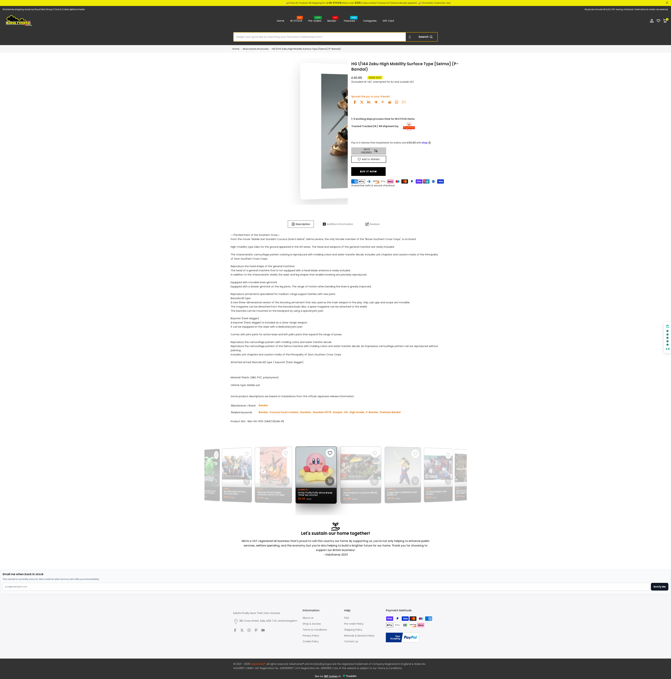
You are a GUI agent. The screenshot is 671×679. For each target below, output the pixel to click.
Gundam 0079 (322, 412)
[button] (667, 337)
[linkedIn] (368, 102)
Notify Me (660, 586)
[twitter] (361, 102)
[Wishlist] (658, 21)
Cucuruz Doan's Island (283, 412)
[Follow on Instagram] (249, 630)
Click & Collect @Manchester (69, 9)
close (4, 2)
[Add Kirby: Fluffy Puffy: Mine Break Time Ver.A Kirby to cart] (327, 481)
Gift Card (388, 21)
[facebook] (354, 102)
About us (308, 618)
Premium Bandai (390, 412)
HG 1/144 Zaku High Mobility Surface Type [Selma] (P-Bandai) (306, 49)
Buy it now (368, 171)
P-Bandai (372, 412)
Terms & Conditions (315, 629)
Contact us (351, 641)
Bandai (332, 21)
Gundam (305, 412)
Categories (370, 21)
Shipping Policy (353, 629)
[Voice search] (410, 37)
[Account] (652, 21)
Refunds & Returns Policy (359, 635)
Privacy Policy (311, 635)
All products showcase (256, 49)
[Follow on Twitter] (242, 630)
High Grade (357, 412)
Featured (350, 21)
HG (346, 412)
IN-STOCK (296, 21)
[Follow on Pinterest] (256, 630)
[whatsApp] (396, 102)
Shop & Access (312, 624)
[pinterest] (382, 102)
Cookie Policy (311, 641)
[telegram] (375, 102)
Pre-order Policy (354, 624)
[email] (403, 102)
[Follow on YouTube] (263, 630)
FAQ (346, 618)
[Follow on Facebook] (235, 630)
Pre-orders (314, 21)
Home (280, 21)
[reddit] (389, 102)
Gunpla (337, 412)
